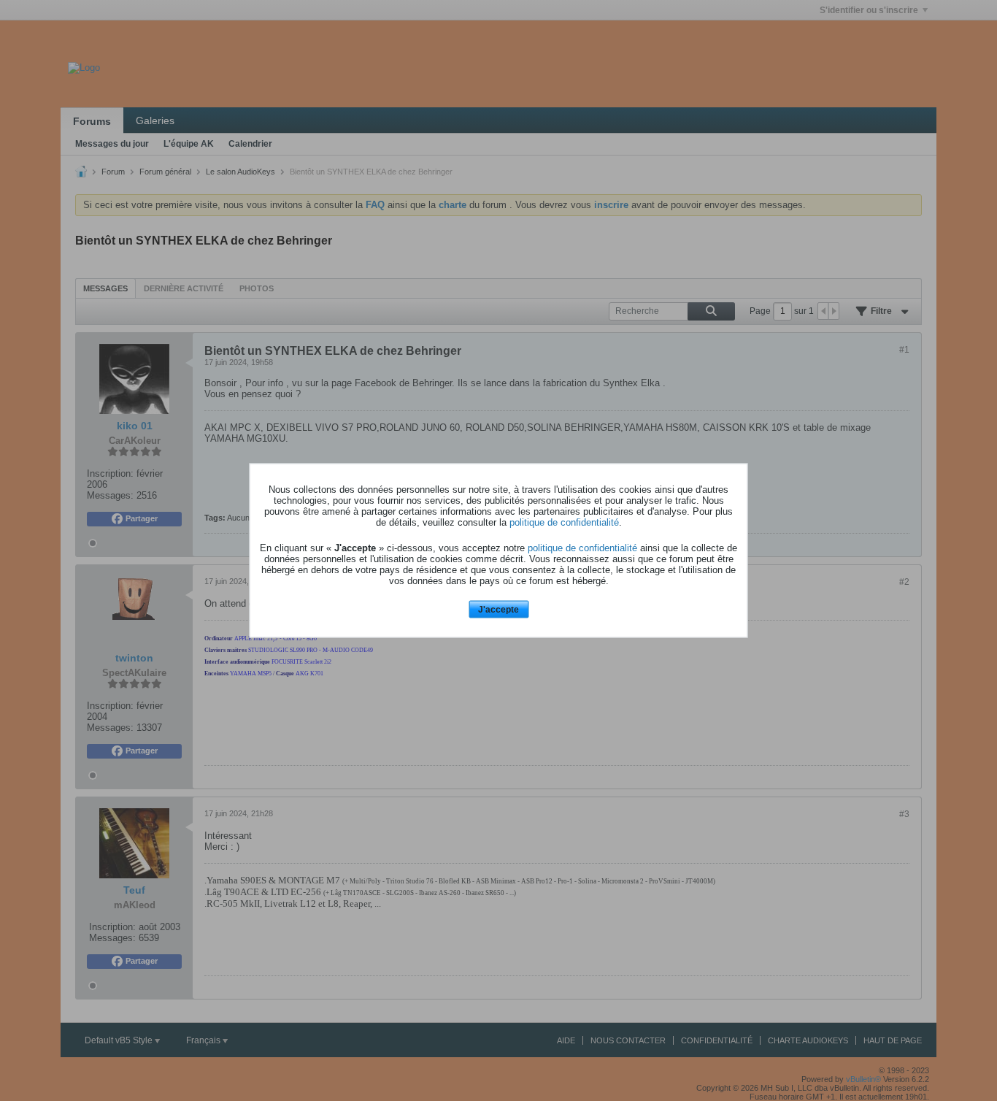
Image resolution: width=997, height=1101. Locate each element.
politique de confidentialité (564, 521)
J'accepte (498, 609)
